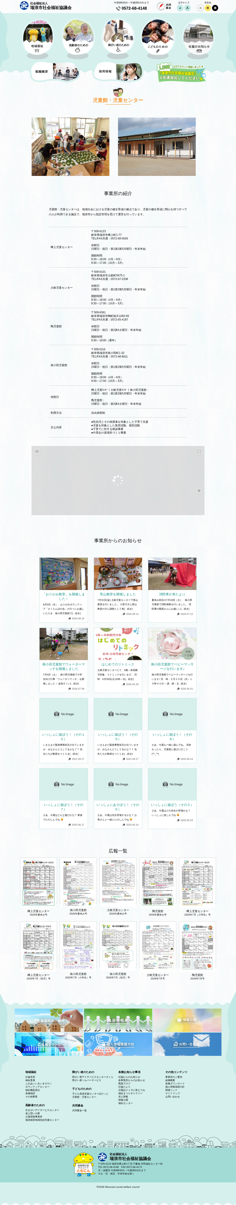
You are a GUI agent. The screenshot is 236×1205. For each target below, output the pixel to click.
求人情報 (123, 1096)
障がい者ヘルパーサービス (86, 1080)
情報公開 (123, 1099)
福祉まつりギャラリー (130, 1093)
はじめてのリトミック (118, 664)
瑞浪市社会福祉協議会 (51, 6)
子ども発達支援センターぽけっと (90, 1093)
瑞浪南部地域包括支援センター (42, 1120)
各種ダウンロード (175, 1083)
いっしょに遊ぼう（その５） (172, 805)
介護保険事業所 (33, 1116)
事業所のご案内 (173, 1077)
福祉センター (125, 1103)
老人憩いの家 (32, 1113)
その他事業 (31, 1096)
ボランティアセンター (37, 1086)
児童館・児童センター (84, 1097)
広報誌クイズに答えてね (131, 1090)
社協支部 (30, 1077)
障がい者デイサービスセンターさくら (92, 1077)
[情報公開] (187, 1030)
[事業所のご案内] (49, 1030)
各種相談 (30, 1093)
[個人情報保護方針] (118, 1054)
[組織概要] (118, 1030)
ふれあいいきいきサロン (38, 1083)
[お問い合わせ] (187, 1054)
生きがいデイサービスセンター (42, 1110)
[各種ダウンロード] (49, 1054)
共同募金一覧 (79, 1110)
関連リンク (171, 1090)
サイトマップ (172, 1093)
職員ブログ (124, 1083)
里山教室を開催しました (118, 594)
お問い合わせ (172, 1096)
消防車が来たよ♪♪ (172, 594)
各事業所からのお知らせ (131, 1080)
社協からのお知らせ (129, 1077)
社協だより (124, 1086)
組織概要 (170, 1080)
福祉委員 (30, 1080)
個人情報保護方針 (175, 1086)
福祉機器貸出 (32, 1090)
